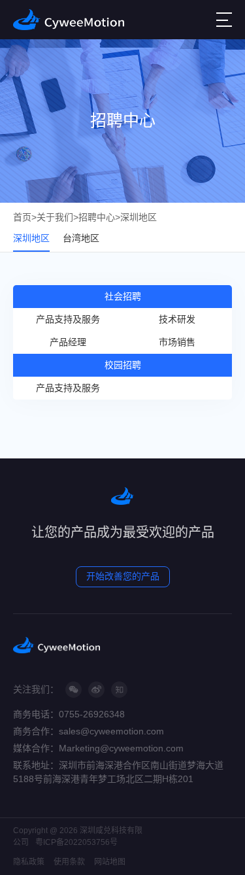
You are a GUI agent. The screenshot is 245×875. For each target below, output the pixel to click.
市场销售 (177, 342)
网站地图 (109, 861)
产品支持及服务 (68, 319)
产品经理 (68, 342)
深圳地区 (138, 217)
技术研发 (177, 319)
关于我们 (55, 217)
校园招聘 (123, 365)
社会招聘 (123, 296)
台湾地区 (81, 238)
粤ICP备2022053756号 (76, 842)
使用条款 (69, 861)
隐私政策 (28, 861)
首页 (22, 217)
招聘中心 (96, 217)
